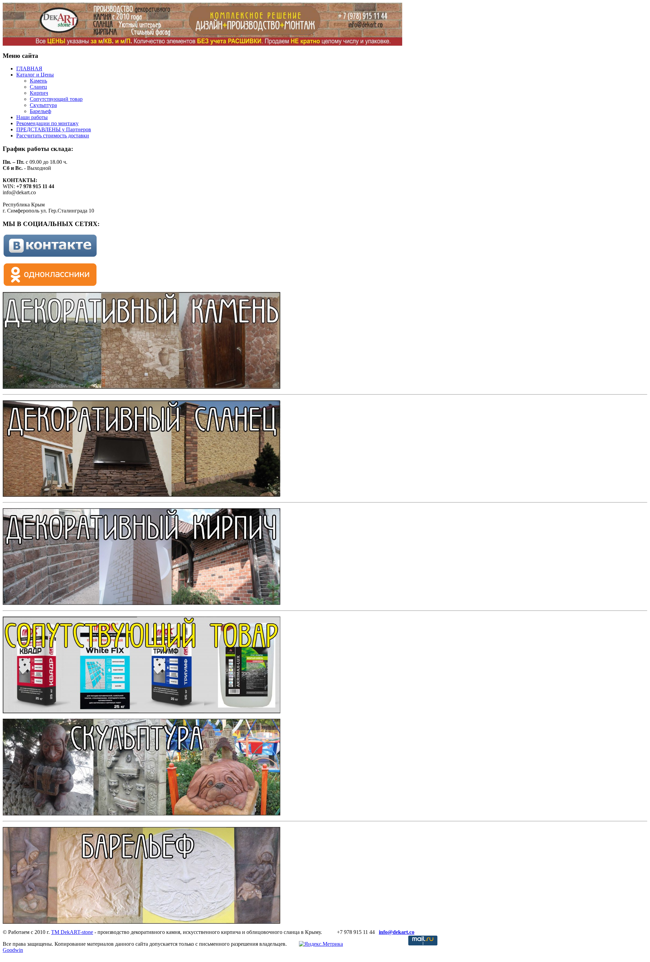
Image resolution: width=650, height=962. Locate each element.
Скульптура (43, 105)
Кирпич (39, 93)
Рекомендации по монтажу (47, 123)
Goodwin (13, 950)
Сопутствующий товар (56, 99)
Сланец (38, 87)
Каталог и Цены (35, 74)
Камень (38, 81)
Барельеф (40, 111)
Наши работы (32, 117)
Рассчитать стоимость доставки (52, 135)
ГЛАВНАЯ (29, 68)
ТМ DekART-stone (72, 932)
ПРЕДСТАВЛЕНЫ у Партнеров (53, 129)
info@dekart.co (396, 932)
